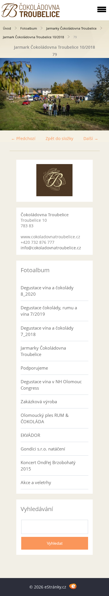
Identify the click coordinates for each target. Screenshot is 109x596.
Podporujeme (34, 368)
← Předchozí (23, 138)
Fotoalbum (28, 28)
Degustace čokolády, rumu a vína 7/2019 (49, 311)
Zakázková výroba (39, 401)
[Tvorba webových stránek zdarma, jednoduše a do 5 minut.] (73, 586)
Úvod (7, 28)
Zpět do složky (59, 138)
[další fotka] (99, 94)
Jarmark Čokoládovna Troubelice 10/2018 (33, 37)
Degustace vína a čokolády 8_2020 (47, 291)
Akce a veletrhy (36, 482)
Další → (90, 138)
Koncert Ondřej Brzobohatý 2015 (48, 465)
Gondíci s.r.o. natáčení (43, 449)
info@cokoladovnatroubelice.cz (51, 247)
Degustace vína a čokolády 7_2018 (47, 331)
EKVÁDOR (30, 435)
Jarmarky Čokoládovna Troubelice (71, 28)
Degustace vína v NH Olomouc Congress (51, 385)
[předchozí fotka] (9, 94)
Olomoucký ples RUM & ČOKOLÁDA (45, 418)
